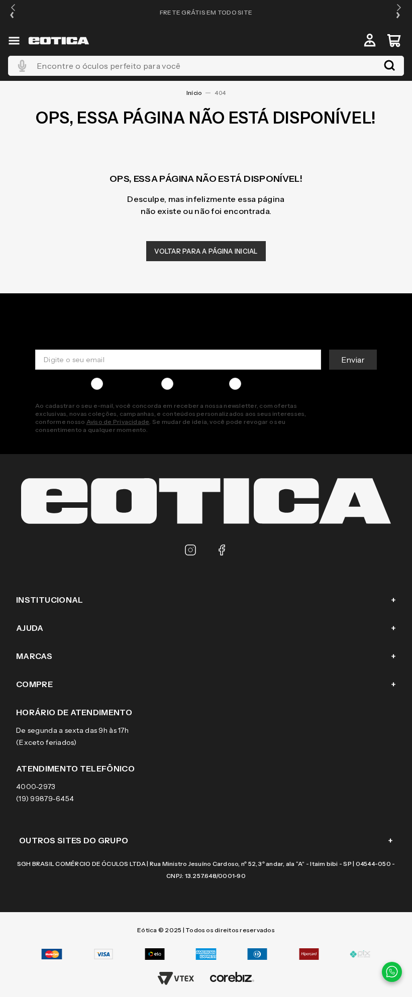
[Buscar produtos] (389, 65)
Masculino (124, 383)
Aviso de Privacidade (118, 421)
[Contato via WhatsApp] (392, 972)
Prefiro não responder (283, 383)
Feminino (193, 383)
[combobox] (206, 66)
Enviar (353, 360)
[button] (13, 12)
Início (193, 92)
